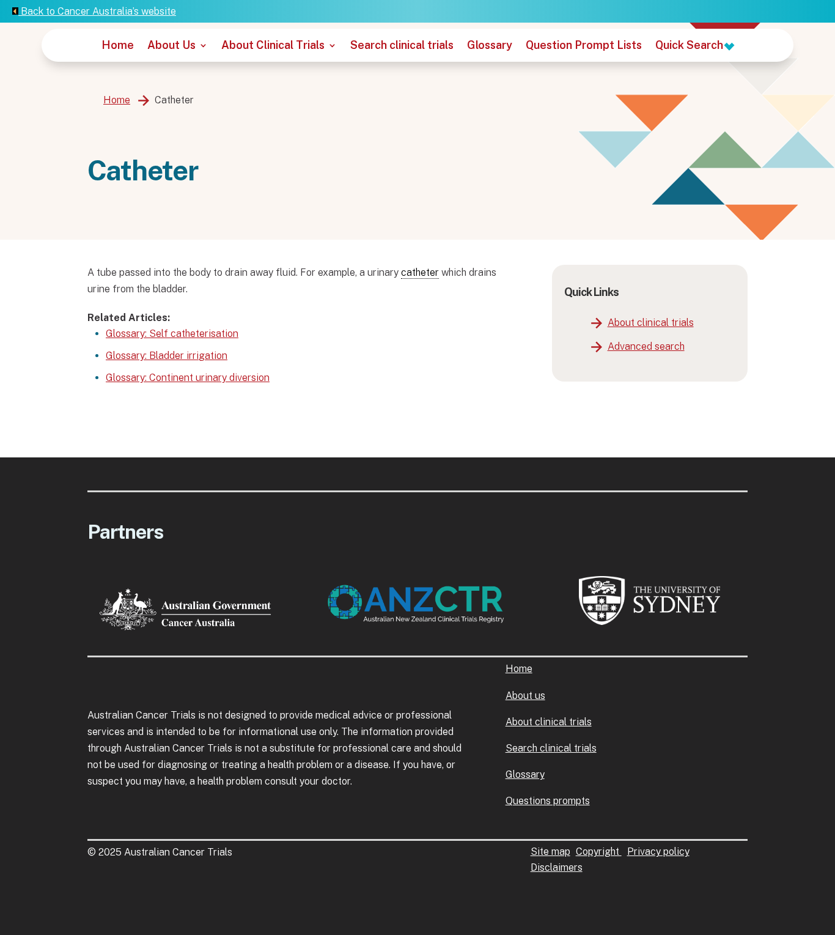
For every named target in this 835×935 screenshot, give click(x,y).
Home (117, 46)
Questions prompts (548, 801)
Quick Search (690, 46)
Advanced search (646, 346)
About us (525, 695)
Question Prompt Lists (584, 46)
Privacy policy (658, 851)
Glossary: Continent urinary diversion (188, 377)
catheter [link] (420, 272)
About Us (171, 46)
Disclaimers (557, 867)
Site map (550, 851)
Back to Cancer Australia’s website (97, 11)
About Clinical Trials (273, 46)
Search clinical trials (402, 46)
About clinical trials (651, 322)
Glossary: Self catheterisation (172, 333)
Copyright (599, 851)
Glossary (489, 46)
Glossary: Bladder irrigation (166, 355)
